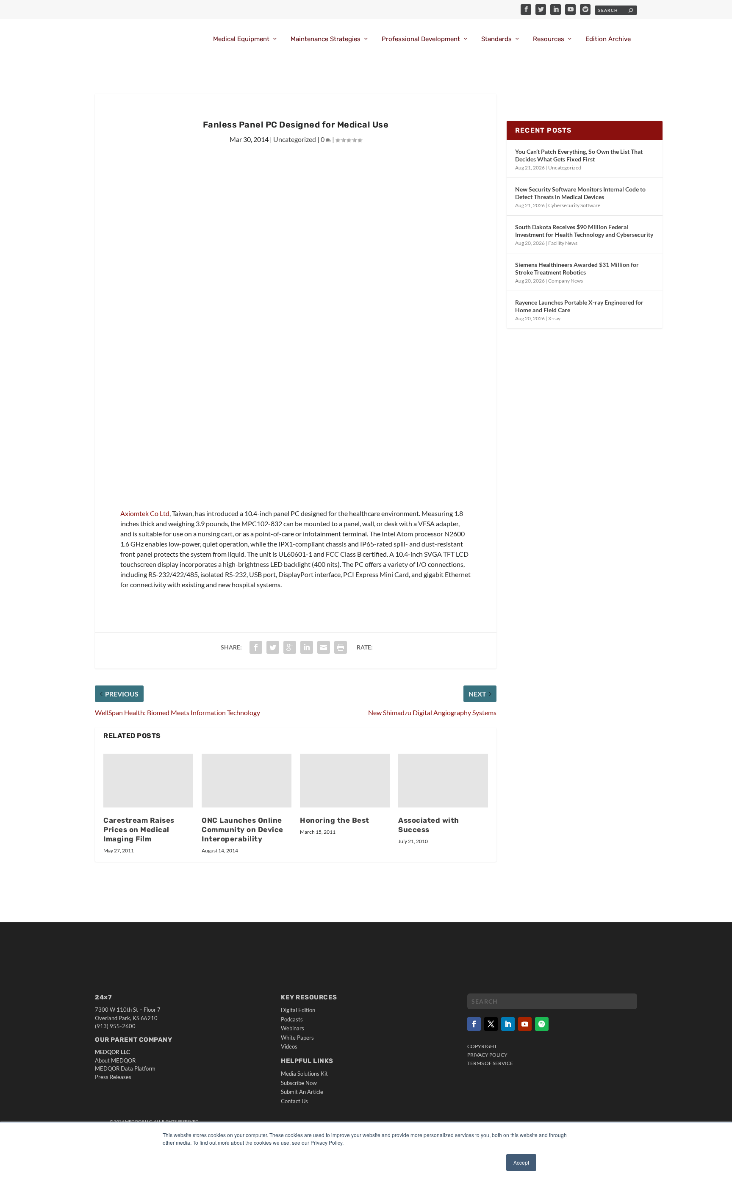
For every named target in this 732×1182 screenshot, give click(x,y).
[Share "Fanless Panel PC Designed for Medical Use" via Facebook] (255, 647)
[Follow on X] (491, 1024)
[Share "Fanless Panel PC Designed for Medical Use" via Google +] (289, 647)
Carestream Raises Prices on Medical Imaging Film (139, 829)
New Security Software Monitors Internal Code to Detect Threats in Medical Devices (580, 193)
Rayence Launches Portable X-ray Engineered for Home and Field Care (579, 306)
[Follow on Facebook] (474, 1024)
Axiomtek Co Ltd (144, 513)
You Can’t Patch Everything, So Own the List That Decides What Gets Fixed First (579, 155)
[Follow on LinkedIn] (508, 1024)
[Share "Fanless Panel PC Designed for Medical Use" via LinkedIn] (306, 647)
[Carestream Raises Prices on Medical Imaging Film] (148, 780)
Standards (496, 39)
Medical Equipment (241, 39)
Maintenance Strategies (325, 39)
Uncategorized (294, 139)
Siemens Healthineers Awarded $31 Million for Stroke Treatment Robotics (577, 268)
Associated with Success (428, 825)
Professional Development (421, 39)
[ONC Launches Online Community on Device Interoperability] (246, 780)
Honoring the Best (334, 820)
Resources (548, 39)
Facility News (562, 243)
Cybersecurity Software (574, 205)
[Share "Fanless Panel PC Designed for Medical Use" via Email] (323, 647)
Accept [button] (521, 1162)
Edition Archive (608, 39)
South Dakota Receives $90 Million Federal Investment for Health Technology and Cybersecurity (584, 230)
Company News (565, 280)
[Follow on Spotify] (542, 1024)
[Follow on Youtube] (525, 1024)
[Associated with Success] (443, 780)
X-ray (554, 318)
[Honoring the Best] (345, 780)
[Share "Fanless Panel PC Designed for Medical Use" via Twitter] (272, 647)
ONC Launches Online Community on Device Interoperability (242, 829)
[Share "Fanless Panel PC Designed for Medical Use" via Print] (340, 647)
